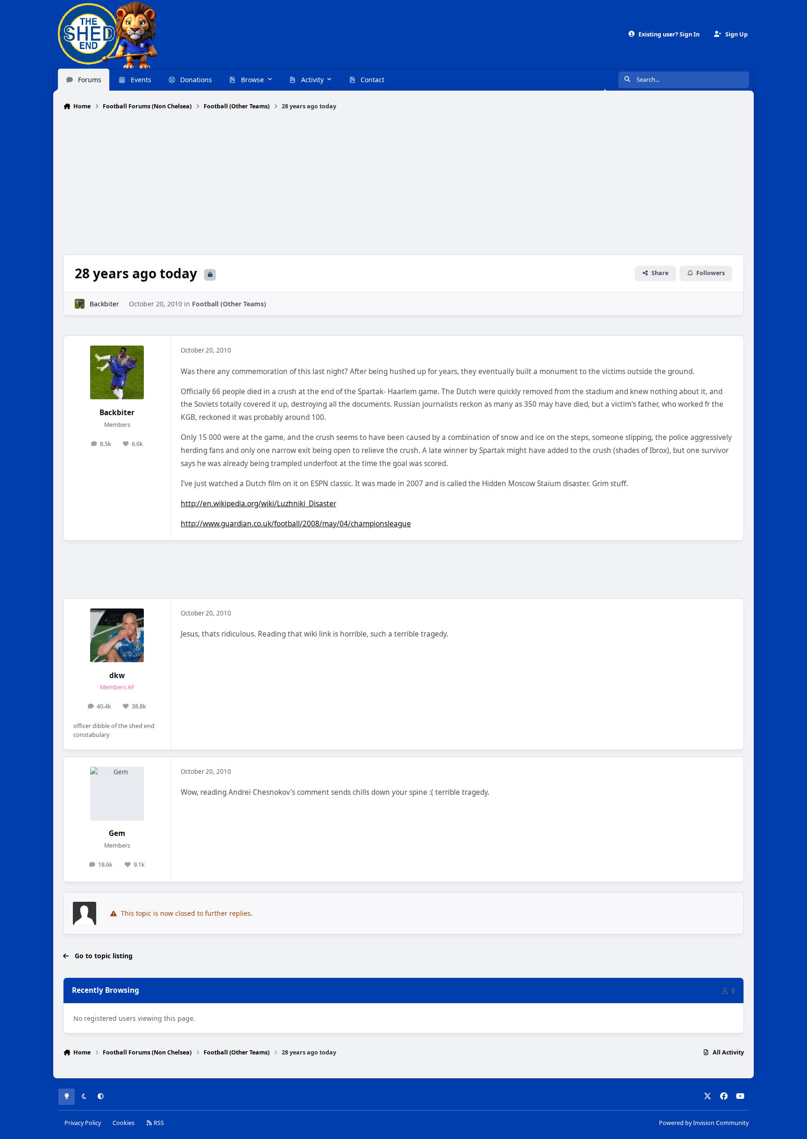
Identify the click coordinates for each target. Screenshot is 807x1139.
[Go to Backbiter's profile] (80, 304)
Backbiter (104, 303)
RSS (158, 1122)
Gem (117, 833)
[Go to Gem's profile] (117, 794)
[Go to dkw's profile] (117, 635)
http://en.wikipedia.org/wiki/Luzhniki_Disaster (258, 504)
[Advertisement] (403, 183)
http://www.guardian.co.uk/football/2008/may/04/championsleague (296, 524)
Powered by (704, 1122)
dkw (117, 675)
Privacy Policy (82, 1122)
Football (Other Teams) (229, 303)
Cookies (123, 1122)
